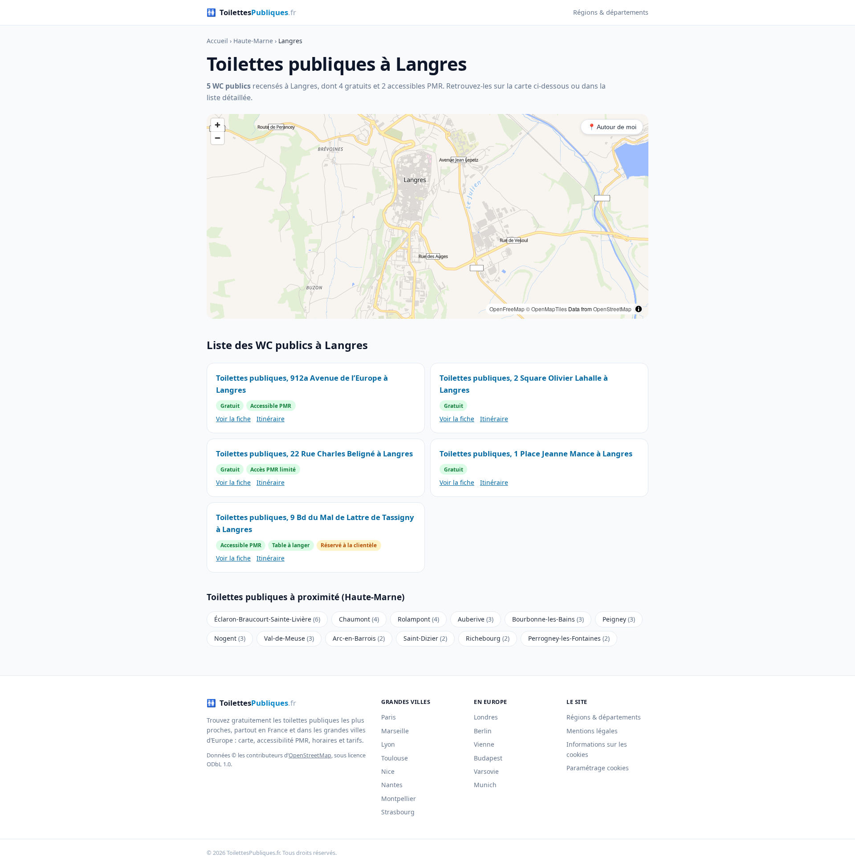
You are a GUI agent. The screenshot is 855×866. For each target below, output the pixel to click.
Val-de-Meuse (289, 638)
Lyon (388, 744)
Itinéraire (270, 419)
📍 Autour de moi (612, 126)
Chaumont (359, 619)
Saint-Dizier (425, 638)
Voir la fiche (233, 419)
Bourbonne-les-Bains (548, 619)
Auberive (475, 619)
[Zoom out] (217, 137)
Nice (388, 771)
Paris (388, 717)
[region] (427, 216)
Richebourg (487, 638)
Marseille (395, 731)
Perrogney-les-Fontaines (569, 638)
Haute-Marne (253, 41)
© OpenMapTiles (546, 309)
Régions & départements (610, 12)
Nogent (229, 638)
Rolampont (418, 619)
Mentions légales (592, 731)
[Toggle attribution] (638, 309)
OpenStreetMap (612, 309)
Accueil (217, 41)
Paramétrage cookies (597, 768)
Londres (486, 717)
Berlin (483, 731)
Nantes (392, 785)
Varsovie (486, 771)
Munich (485, 785)
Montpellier (398, 798)
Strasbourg (398, 812)
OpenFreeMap (507, 309)
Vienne (484, 744)
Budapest (488, 758)
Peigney (619, 619)
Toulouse (394, 758)
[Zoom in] (217, 124)
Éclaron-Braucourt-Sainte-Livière (267, 619)
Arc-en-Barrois (359, 638)
